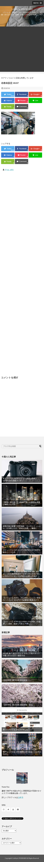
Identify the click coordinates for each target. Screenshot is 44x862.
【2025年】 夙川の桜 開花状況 (15, 680)
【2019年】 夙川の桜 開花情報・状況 (18, 705)
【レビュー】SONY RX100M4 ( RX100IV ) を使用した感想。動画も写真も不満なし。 (22, 623)
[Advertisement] (22, 50)
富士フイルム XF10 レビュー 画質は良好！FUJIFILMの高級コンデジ (20, 479)
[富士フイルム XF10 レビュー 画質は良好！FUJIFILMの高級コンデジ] (22, 471)
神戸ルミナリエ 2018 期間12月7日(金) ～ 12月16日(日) (22, 753)
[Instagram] (4, 809)
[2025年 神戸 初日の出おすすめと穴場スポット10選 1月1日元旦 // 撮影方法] (22, 646)
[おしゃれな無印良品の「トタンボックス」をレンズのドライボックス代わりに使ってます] (22, 566)
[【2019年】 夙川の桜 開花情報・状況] (22, 695)
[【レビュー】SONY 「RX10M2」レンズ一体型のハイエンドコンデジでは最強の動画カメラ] (22, 590)
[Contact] (18, 809)
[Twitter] (8, 809)
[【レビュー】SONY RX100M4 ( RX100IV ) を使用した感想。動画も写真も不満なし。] (22, 614)
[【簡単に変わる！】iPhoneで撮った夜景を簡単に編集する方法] (22, 495)
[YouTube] (13, 809)
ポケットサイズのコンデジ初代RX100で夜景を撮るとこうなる (22, 551)
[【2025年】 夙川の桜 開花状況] (22, 671)
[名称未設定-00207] (7, 100)
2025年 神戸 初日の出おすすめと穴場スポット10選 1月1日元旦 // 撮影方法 (21, 654)
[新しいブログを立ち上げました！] (22, 720)
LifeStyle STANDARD (22, 9)
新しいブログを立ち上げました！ (16, 729)
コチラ (20, 797)
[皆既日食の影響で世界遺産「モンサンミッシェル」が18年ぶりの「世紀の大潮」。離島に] (22, 519)
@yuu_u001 (9, 170)
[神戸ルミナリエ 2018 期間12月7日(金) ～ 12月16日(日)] (22, 744)
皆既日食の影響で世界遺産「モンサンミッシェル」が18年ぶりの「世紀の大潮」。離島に (22, 527)
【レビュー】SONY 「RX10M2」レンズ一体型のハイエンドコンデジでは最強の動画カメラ (21, 599)
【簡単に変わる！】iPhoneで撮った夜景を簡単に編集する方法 (21, 503)
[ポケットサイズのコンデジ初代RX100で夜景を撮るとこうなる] (22, 542)
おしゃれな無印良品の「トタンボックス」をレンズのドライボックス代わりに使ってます (22, 575)
